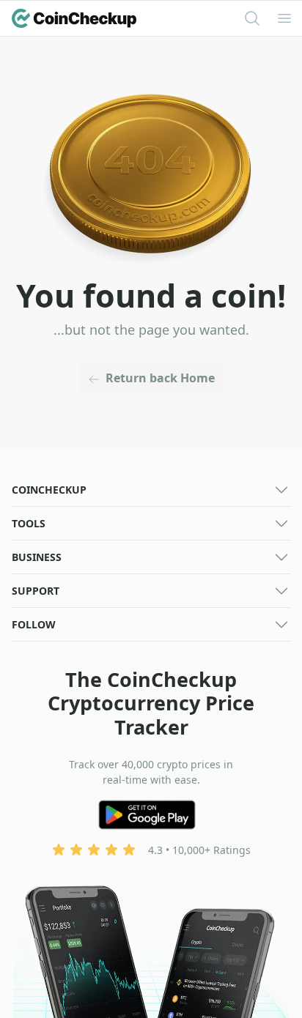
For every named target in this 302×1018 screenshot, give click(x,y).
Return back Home (160, 378)
